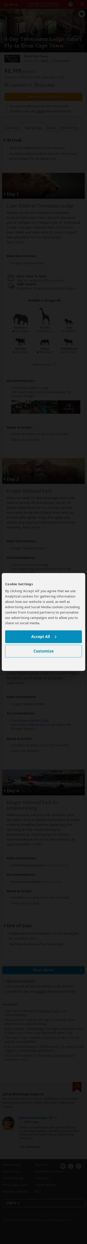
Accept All (40, 636)
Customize (43, 651)
